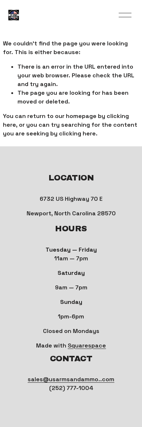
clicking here (77, 133)
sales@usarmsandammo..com (71, 379)
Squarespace (87, 345)
